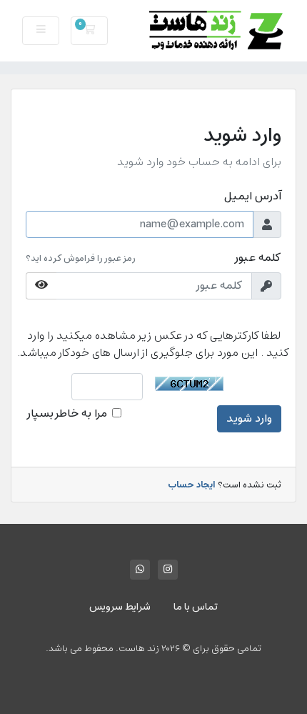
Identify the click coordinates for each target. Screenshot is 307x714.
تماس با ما (195, 607)
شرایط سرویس (120, 607)
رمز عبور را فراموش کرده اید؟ (81, 259)
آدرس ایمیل (252, 196)
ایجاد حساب (191, 485)
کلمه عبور (257, 258)
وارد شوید (249, 419)
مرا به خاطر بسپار (66, 413)
